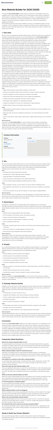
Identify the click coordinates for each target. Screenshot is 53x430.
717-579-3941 (7, 143)
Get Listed (48, 2)
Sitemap (36, 428)
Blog (42, 2)
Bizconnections (7, 3)
